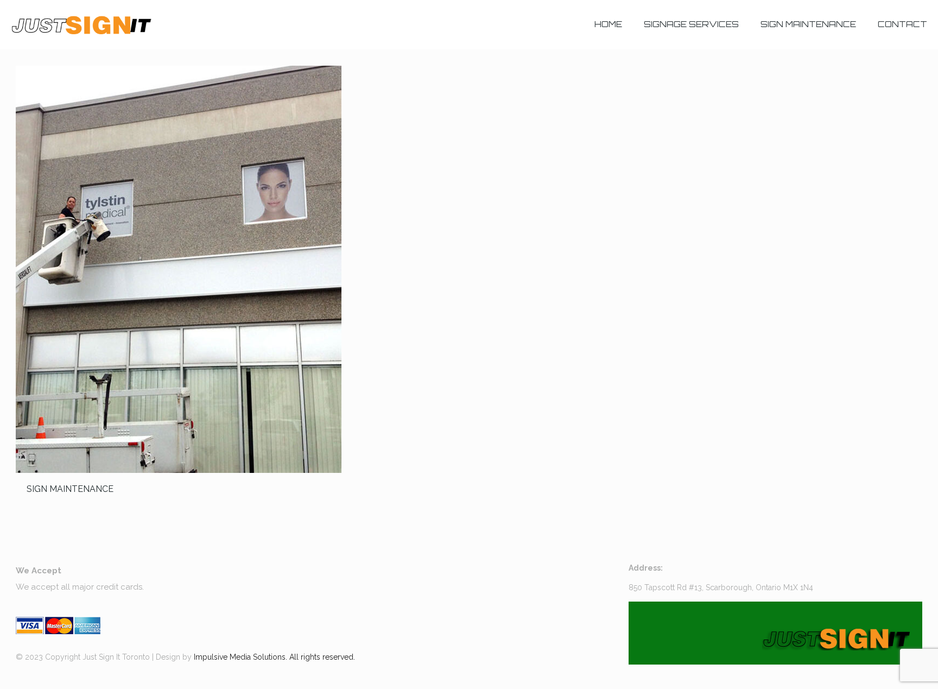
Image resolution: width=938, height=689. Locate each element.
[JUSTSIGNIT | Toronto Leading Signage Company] (81, 24)
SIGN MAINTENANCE (70, 489)
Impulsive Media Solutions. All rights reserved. (274, 657)
